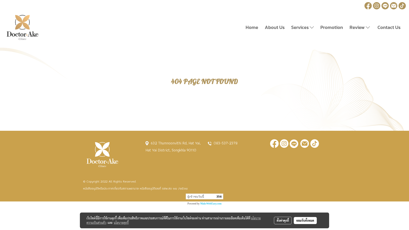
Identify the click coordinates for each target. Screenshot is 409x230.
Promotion (331, 27)
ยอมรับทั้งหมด (305, 220)
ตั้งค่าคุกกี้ (283, 220)
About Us (275, 27)
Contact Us (388, 27)
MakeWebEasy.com (211, 203)
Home (252, 27)
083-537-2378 (226, 143)
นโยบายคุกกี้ (121, 222)
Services (300, 27)
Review (358, 27)
